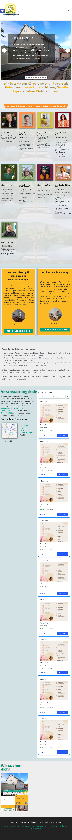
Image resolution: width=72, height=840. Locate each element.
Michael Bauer (6, 185)
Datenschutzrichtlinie (54, 834)
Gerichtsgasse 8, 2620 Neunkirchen (17, 826)
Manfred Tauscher (8, 133)
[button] (2, 11)
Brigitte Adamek (43, 133)
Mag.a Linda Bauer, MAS (62, 133)
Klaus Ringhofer (7, 242)
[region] (36, 50)
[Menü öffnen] (68, 10)
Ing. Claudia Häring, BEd (62, 186)
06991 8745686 (6, 413)
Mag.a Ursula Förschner (24, 133)
